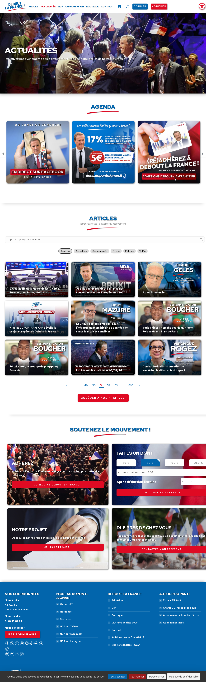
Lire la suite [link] (17, 296)
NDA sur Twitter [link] (69, 626)
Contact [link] (116, 630)
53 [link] (116, 385)
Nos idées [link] (66, 611)
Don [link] (114, 607)
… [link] (79, 385)
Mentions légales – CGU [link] (126, 645)
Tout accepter (117, 676)
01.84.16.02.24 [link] (13, 621)
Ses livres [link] (65, 619)
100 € (174, 463)
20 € (126, 463)
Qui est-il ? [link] (66, 604)
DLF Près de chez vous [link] (125, 622)
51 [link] (101, 385)
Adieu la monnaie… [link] (155, 292)
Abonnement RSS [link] (173, 622)
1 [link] (73, 385)
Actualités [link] (81, 251)
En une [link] (116, 251)
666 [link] (130, 385)
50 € (150, 463)
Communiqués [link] (99, 251)
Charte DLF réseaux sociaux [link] (179, 607)
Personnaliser (156, 676)
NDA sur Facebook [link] (71, 634)
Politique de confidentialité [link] (128, 637)
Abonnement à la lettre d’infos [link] (181, 615)
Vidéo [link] (142, 251)
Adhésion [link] (117, 600)
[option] (37, 154)
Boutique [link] (117, 615)
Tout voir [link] (65, 251)
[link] (202, 6)
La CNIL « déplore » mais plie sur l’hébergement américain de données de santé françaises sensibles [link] (102, 327)
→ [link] (139, 385)
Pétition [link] (129, 251)
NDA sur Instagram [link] (71, 641)
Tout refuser (137, 676)
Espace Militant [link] (172, 600)
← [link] (67, 385)
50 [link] (94, 385)
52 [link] (108, 385)
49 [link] (86, 385)
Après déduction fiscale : (136, 482)
